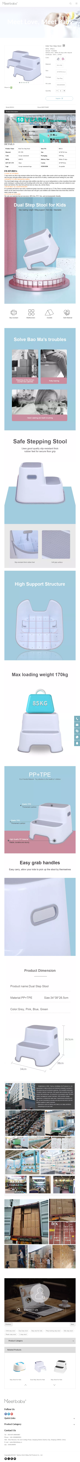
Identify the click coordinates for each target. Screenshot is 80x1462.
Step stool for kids (36, 1331)
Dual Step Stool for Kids (37, 1379)
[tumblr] (12, 1458)
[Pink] (63, 59)
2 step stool (23, 1334)
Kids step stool (68, 1331)
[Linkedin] (9, 1414)
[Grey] (58, 59)
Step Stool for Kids (15, 1379)
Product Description (12, 111)
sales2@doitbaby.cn (16, 1442)
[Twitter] (9, 1458)
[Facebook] (5, 1414)
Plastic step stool (11, 1334)
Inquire (58, 98)
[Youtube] (12, 1414)
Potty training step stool (53, 1331)
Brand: (40, 107)
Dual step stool (23, 1331)
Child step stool (10, 1331)
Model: (8, 107)
